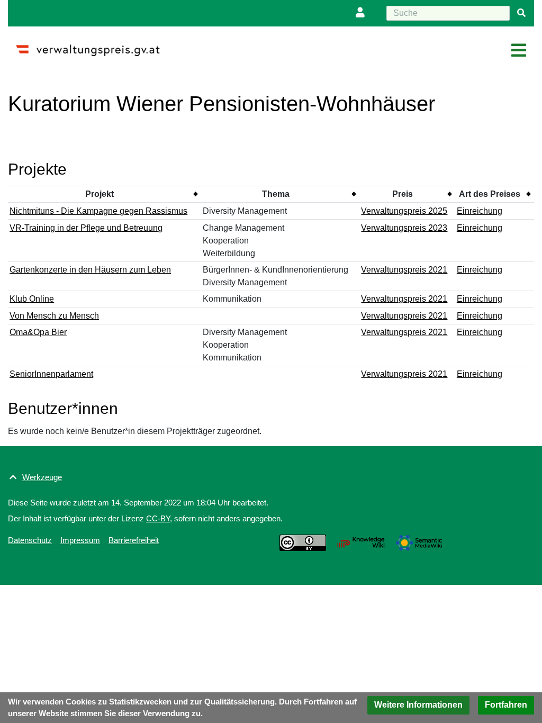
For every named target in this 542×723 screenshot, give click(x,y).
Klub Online (32, 298)
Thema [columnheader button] (276, 193)
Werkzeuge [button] (42, 477)
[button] (418, 705)
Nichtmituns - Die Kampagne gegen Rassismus (98, 210)
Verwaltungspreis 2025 (404, 210)
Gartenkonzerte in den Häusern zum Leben (90, 269)
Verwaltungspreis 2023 (404, 227)
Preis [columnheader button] (402, 193)
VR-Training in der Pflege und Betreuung (86, 227)
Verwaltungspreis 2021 (404, 269)
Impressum (80, 540)
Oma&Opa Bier (38, 332)
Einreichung (479, 210)
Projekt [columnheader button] (99, 193)
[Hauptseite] (92, 45)
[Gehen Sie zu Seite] (521, 13)
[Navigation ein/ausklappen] (518, 51)
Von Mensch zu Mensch (54, 315)
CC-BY (158, 518)
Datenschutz (30, 540)
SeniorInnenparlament (51, 373)
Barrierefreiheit (134, 540)
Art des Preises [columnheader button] (489, 193)
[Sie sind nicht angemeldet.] (362, 13)
